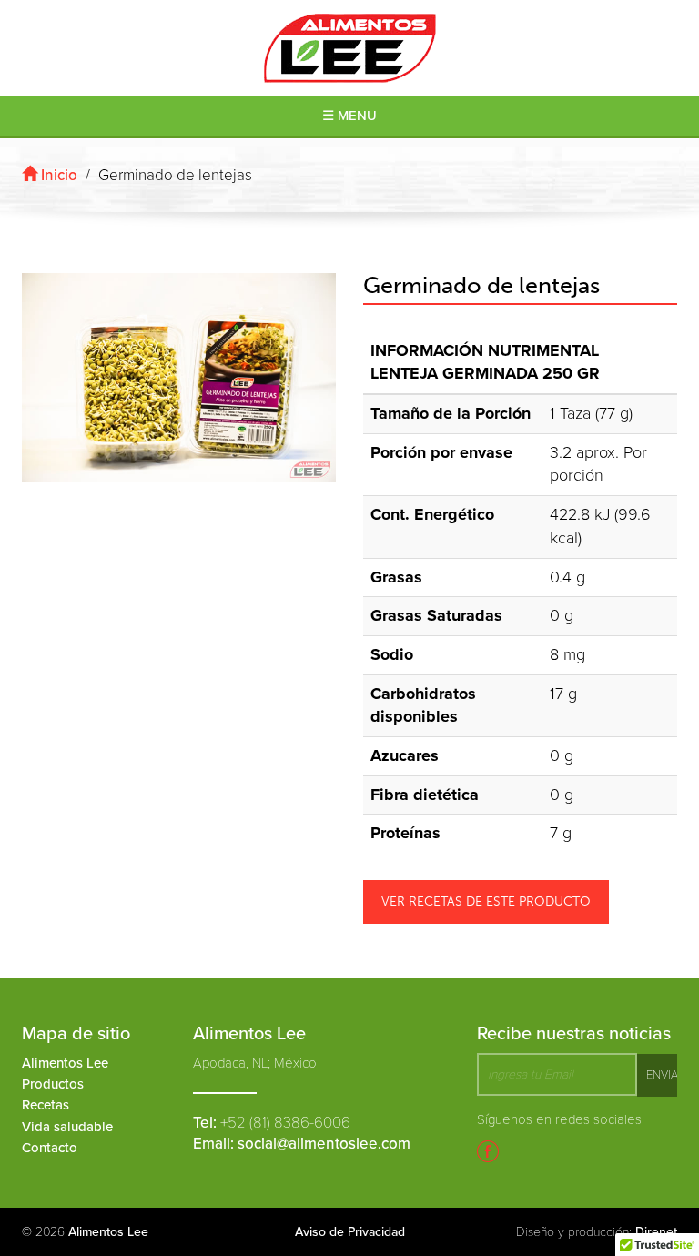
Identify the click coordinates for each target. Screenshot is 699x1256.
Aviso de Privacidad (350, 1232)
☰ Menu (349, 115)
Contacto (49, 1148)
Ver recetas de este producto (486, 901)
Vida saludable (67, 1127)
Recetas (45, 1105)
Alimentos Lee (65, 1063)
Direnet (656, 1232)
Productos (53, 1084)
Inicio (57, 175)
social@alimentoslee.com (324, 1143)
